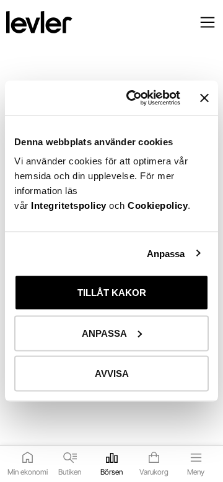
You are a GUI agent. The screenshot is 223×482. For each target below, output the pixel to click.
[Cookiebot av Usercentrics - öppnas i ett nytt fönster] (133, 98)
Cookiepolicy (158, 205)
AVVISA (112, 373)
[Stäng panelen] (204, 97)
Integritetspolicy (70, 205)
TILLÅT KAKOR (111, 292)
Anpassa (166, 253)
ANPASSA (104, 333)
